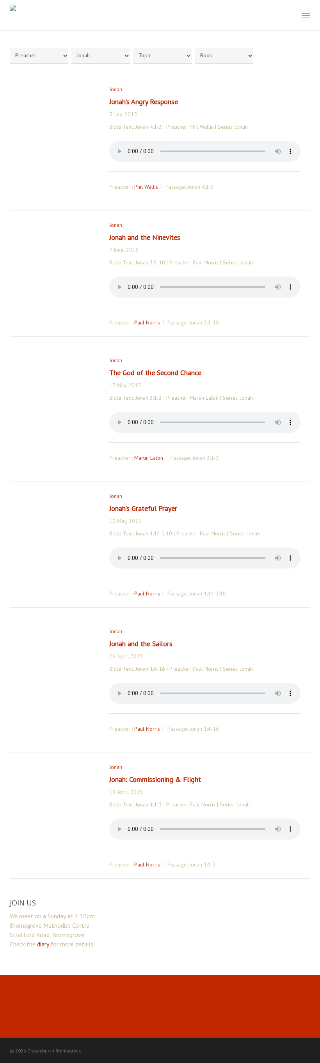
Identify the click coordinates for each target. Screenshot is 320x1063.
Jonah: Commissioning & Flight (155, 779)
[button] (306, 15)
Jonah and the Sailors (140, 643)
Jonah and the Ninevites (144, 237)
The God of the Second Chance (155, 372)
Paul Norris (147, 322)
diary (43, 944)
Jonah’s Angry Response (143, 101)
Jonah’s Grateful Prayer (143, 508)
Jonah (115, 89)
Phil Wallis (146, 186)
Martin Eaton (148, 457)
